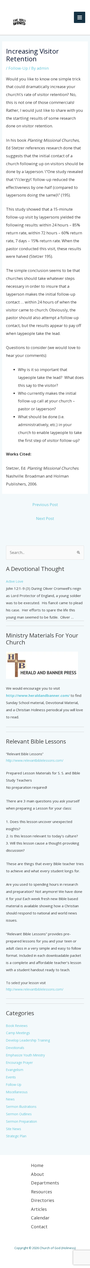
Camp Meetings (18, 1033)
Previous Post (45, 504)
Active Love (14, 581)
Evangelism (14, 1069)
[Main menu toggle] (79, 17)
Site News (13, 1129)
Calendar (40, 1218)
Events (11, 1077)
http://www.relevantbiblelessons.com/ (34, 760)
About (37, 1174)
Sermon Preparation (21, 1121)
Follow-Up (18, 68)
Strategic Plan (16, 1136)
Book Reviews (17, 1025)
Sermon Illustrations (21, 1106)
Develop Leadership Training (28, 1040)
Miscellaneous (17, 1092)
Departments (45, 1183)
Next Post (45, 518)
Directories (42, 1200)
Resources (41, 1192)
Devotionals (15, 1047)
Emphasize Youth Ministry (25, 1055)
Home (37, 1165)
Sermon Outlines (19, 1114)
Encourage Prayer (19, 1062)
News (10, 1099)
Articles (39, 1209)
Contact (39, 1226)
